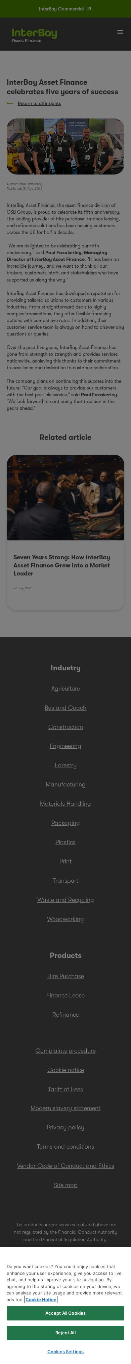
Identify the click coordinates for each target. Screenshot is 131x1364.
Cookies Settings (65, 1351)
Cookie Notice (41, 1299)
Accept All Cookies (65, 1313)
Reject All (65, 1332)
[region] (65, 1305)
